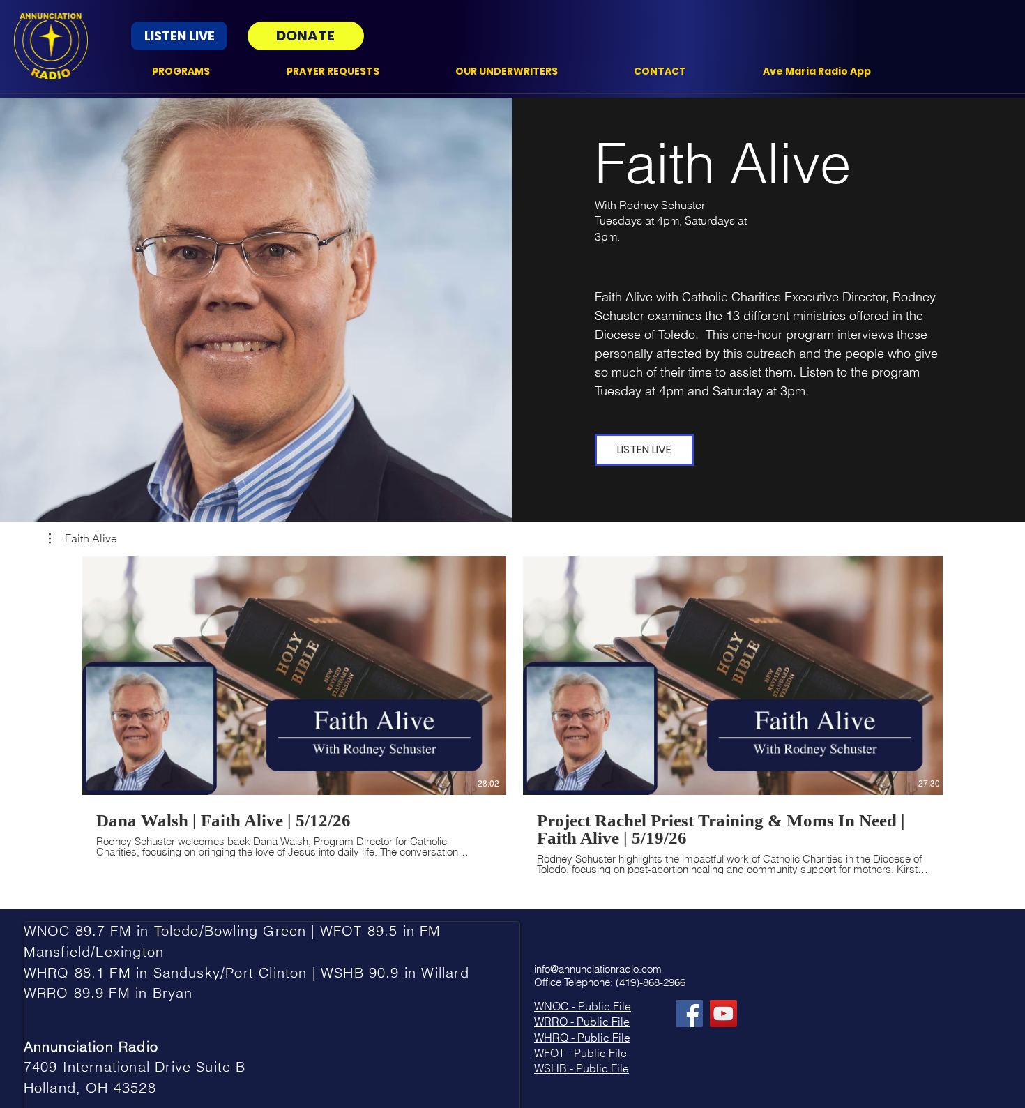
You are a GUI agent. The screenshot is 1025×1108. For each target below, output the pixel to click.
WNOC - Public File (582, 1006)
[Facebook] (689, 1013)
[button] (83, 538)
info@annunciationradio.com (598, 969)
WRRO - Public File (582, 1022)
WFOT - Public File (580, 1053)
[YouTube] (723, 1013)
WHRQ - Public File (582, 1038)
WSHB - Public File (581, 1068)
